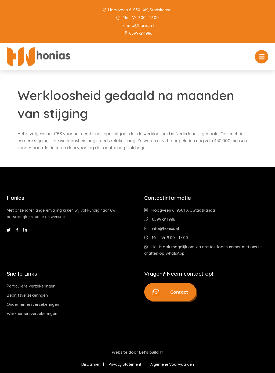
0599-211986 (140, 33)
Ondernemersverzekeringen (33, 304)
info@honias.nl (140, 25)
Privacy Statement (125, 364)
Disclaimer (90, 364)
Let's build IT (151, 352)
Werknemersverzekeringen (32, 313)
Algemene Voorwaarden (172, 364)
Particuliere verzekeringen (31, 286)
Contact (179, 292)
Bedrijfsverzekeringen (27, 295)
